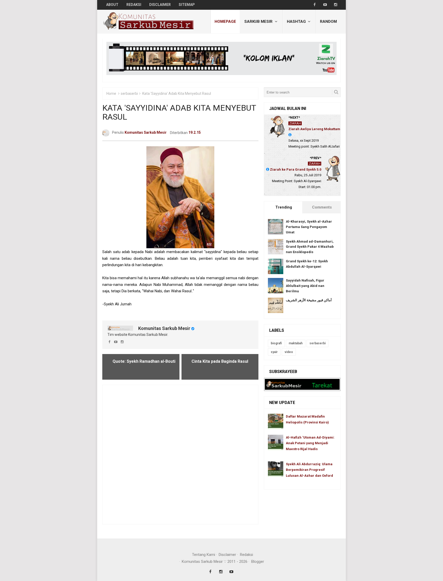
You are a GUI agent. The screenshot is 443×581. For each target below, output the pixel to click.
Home (111, 93)
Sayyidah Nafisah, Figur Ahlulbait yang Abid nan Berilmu (305, 285)
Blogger (257, 561)
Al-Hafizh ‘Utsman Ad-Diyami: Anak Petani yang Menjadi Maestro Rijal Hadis (310, 443)
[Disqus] (180, 454)
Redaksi (246, 554)
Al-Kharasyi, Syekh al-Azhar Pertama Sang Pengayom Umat (309, 227)
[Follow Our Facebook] (314, 4)
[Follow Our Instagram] (335, 4)
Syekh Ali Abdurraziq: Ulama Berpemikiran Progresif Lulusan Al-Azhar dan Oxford (309, 470)
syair (274, 352)
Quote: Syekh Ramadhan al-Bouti (144, 361)
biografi (276, 343)
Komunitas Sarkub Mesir (164, 328)
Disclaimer (227, 554)
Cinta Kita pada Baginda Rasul (220, 361)
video (289, 352)
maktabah (296, 343)
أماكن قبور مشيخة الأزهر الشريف (309, 300)
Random (328, 21)
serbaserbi (129, 93)
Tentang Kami (203, 554)
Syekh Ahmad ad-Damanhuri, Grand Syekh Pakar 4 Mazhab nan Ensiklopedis (310, 247)
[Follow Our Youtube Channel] (325, 4)
